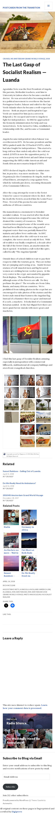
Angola (25, 589)
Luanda (7, 592)
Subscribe (10, 786)
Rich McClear (9, 585)
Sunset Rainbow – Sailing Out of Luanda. (22, 471)
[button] (27, 334)
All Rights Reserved (12, 456)
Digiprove (17, 811)
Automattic (7, 803)
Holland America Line (41, 589)
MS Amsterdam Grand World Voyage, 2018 (30, 59)
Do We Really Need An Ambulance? (19, 483)
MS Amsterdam (20, 592)
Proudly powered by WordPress (16, 800)
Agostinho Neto (11, 589)
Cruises (6, 59)
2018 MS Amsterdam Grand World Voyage (23, 495)
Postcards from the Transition (21, 7)
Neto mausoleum (33, 594)
